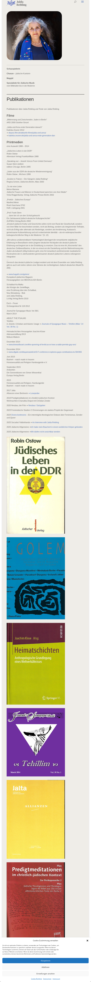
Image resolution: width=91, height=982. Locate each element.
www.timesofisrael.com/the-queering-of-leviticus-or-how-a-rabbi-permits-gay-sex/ (42, 345)
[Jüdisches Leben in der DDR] (36, 533)
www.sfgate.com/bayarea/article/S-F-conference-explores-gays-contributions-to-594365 (45, 352)
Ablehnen (45, 967)
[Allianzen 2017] (36, 858)
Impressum (56, 979)
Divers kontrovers (18, 415)
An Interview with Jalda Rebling (45, 422)
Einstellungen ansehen (45, 973)
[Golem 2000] (36, 619)
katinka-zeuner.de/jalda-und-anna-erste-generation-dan (32, 136)
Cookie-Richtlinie (36, 979)
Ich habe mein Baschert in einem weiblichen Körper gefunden (57, 427)
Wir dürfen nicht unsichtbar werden (45, 432)
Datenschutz (47, 979)
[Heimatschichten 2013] (36, 704)
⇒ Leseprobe (33, 393)
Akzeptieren (45, 960)
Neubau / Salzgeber (36, 405)
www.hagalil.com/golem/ (19, 274)
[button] (87, 940)
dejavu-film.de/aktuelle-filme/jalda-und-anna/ (27, 133)
